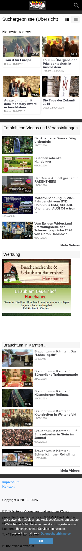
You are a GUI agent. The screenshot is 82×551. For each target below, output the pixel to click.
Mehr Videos (70, 245)
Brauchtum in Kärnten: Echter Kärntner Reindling (54, 452)
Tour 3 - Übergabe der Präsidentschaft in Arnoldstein (60, 63)
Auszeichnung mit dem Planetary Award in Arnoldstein (20, 103)
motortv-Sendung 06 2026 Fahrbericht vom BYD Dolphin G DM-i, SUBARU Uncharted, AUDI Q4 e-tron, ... (55, 205)
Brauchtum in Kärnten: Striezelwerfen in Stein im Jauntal (54, 434)
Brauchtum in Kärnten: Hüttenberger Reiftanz (52, 392)
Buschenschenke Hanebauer (48, 159)
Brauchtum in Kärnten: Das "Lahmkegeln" (55, 353)
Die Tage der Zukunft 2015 (59, 102)
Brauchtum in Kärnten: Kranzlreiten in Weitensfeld (55, 412)
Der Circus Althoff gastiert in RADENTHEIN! (56, 179)
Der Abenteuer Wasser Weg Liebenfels (55, 139)
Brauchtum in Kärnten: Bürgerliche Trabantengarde (56, 372)
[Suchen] (76, 5)
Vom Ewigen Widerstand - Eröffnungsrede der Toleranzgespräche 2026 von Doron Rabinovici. (54, 229)
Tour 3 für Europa (17, 60)
